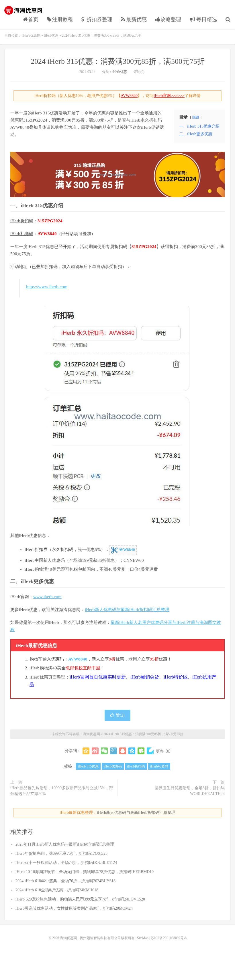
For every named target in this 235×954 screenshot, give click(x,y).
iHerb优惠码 (113, 766)
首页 (33, 19)
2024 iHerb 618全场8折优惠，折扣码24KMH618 (56, 890)
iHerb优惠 (51, 35)
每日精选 (206, 19)
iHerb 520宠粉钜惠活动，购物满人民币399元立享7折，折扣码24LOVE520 (80, 899)
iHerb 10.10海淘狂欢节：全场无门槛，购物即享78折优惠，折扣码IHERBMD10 (84, 872)
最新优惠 (136, 19)
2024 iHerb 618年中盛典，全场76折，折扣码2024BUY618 (65, 881)
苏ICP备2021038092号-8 (169, 938)
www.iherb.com (47, 596)
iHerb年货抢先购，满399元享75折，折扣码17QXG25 (61, 853)
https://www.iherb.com (46, 286)
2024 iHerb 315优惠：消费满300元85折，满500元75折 (118, 61)
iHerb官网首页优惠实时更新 (98, 677)
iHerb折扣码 (21, 221)
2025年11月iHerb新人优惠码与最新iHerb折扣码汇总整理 (64, 844)
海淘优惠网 (24, 10)
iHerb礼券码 (21, 233)
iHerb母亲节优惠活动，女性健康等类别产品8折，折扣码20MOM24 (74, 908)
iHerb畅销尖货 (144, 677)
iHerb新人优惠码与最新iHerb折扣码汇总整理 (127, 609)
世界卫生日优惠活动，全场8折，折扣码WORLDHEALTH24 (189, 791)
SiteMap (142, 938)
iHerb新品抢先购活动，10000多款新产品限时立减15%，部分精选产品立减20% (61, 791)
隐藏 (195, 117)
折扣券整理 (99, 19)
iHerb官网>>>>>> (169, 96)
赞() (120, 715)
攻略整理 (170, 19)
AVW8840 (129, 96)
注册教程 (62, 19)
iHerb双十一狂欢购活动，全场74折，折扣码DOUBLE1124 (66, 862)
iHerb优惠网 (31, 35)
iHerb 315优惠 (45, 113)
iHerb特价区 (176, 677)
